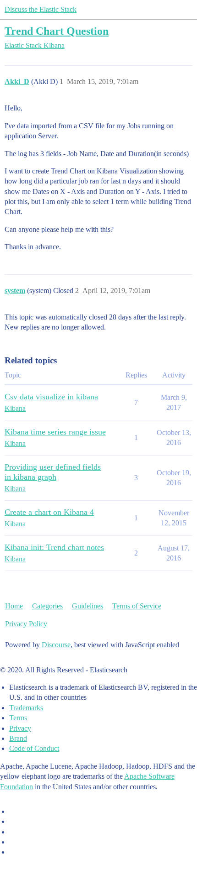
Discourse (56, 645)
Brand (18, 738)
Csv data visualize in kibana (51, 396)
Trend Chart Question (57, 31)
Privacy (20, 728)
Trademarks (26, 708)
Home (14, 606)
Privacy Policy (26, 624)
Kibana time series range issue (55, 431)
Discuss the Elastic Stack (41, 9)
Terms (18, 718)
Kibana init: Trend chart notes (54, 547)
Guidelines (87, 606)
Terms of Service (136, 606)
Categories (47, 606)
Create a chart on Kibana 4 (49, 512)
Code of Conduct (34, 748)
